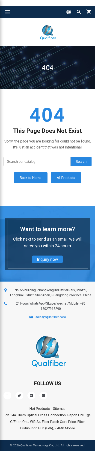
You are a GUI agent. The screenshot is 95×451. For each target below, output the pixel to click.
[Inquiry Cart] (89, 12)
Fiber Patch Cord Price (59, 422)
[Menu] (7, 12)
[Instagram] (43, 395)
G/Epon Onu (19, 422)
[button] (68, 12)
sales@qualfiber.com (51, 317)
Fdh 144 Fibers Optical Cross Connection (35, 415)
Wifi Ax (35, 422)
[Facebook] (7, 395)
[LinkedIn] (31, 395)
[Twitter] (19, 395)
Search (81, 161)
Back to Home (31, 178)
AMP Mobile (66, 428)
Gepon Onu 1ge (79, 415)
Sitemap (59, 409)
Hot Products (40, 409)
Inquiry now (47, 259)
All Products (66, 178)
